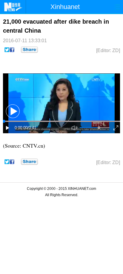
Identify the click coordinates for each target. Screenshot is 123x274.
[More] (29, 49)
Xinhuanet (65, 6)
